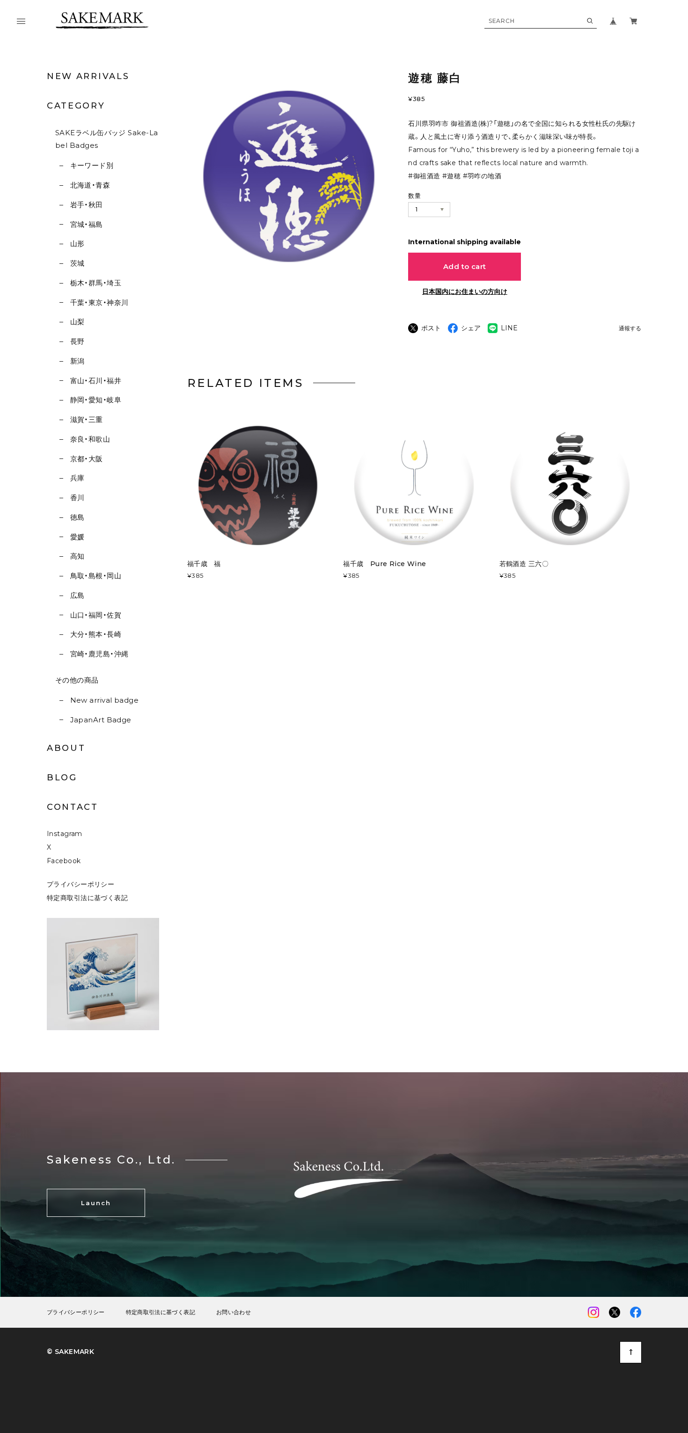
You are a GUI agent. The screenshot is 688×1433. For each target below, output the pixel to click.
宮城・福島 (86, 224)
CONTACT (72, 807)
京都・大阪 (86, 458)
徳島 (77, 517)
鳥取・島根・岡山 (95, 575)
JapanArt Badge (101, 719)
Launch (96, 1203)
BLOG (62, 777)
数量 (414, 195)
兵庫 (77, 477)
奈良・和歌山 (90, 439)
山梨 (77, 321)
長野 (77, 341)
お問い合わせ (233, 1312)
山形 (77, 243)
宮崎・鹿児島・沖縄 (99, 653)
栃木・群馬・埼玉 (95, 282)
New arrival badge (104, 700)
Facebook (64, 861)
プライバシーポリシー (80, 884)
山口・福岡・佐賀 (95, 615)
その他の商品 (77, 680)
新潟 (77, 360)
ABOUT (66, 748)
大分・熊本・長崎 (95, 634)
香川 (77, 497)
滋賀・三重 (86, 419)
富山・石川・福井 (95, 380)
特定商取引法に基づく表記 (87, 898)
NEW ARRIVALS (88, 76)
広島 (77, 595)
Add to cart (464, 266)
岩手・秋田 (86, 204)
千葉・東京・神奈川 (99, 302)
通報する (630, 329)
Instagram (64, 833)
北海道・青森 (90, 185)
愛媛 (77, 536)
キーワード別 (91, 165)
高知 (77, 556)
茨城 (77, 263)
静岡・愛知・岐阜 (95, 399)
